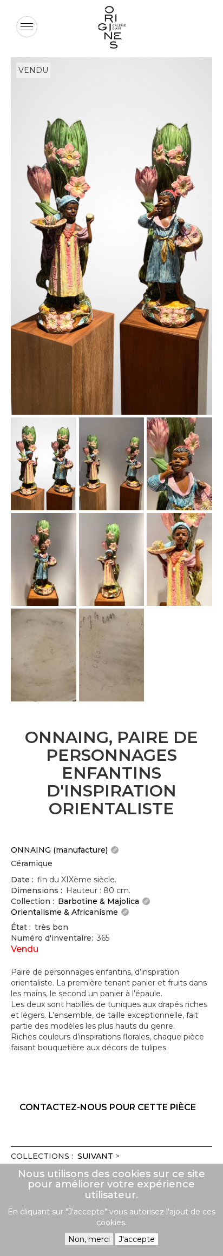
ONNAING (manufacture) (59, 850)
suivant (95, 1156)
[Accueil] (111, 27)
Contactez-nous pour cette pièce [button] (107, 1107)
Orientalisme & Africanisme (64, 912)
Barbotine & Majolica (98, 901)
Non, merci (89, 1239)
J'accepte (137, 1239)
